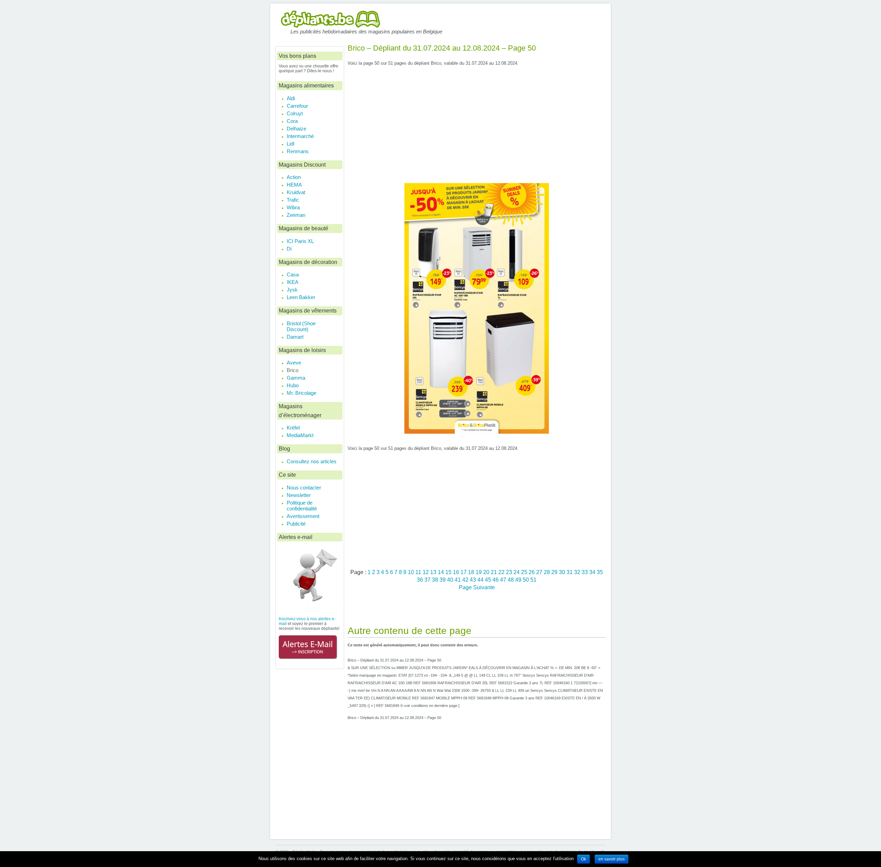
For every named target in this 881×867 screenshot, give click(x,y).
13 (434, 572)
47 (504, 580)
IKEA (292, 282)
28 (547, 572)
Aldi (291, 98)
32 (578, 572)
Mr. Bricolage (301, 393)
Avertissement (303, 516)
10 (411, 572)
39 (443, 580)
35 (600, 572)
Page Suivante (477, 587)
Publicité (296, 524)
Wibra (293, 207)
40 (451, 580)
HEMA (294, 185)
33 (585, 572)
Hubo (293, 385)
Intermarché (300, 136)
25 (525, 572)
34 (593, 572)
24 (517, 572)
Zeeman (296, 215)
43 (473, 580)
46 (496, 580)
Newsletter (299, 495)
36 (420, 580)
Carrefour (297, 106)
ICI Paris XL (300, 241)
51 (533, 580)
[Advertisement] (477, 127)
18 (472, 572)
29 (555, 572)
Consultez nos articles (312, 461)
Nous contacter (304, 487)
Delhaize (296, 128)
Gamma (296, 378)
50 (526, 580)
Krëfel (293, 428)
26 (532, 572)
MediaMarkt (300, 435)
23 (509, 572)
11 (419, 572)
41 (458, 580)
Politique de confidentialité (302, 505)
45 (488, 580)
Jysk (292, 290)
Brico (292, 370)
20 (487, 572)
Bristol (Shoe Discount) (301, 326)
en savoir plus (611, 859)
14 (441, 572)
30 (562, 572)
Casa (293, 274)
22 (502, 572)
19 (479, 572)
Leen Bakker (301, 297)
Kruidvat (296, 192)
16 (456, 572)
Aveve (294, 363)
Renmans (298, 151)
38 (435, 580)
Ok (583, 859)
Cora (292, 121)
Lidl (290, 144)
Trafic (293, 200)
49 (519, 580)
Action (294, 177)
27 (540, 572)
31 (570, 572)
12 (426, 572)
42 (466, 580)
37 (428, 580)
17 (464, 572)
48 (511, 580)
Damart (295, 337)
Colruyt (295, 113)
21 (494, 572)
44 (481, 580)
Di (289, 249)
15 (449, 572)
